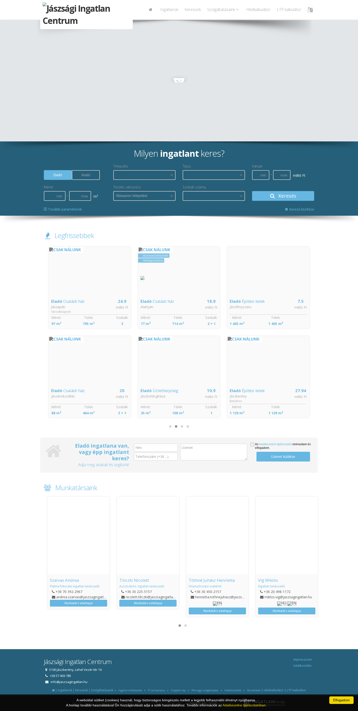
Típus (187, 166)
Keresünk (193, 9)
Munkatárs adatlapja (79, 603)
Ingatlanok (169, 9)
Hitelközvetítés (232, 690)
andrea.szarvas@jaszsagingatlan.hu (84, 597)
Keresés (286, 196)
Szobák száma (194, 187)
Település (120, 166)
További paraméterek (64, 209)
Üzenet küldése (283, 456)
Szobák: (122, 317)
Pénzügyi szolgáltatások (204, 690)
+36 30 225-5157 (138, 591)
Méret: (56, 317)
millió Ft (122, 307)
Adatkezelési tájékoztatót (275, 444)
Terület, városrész (127, 187)
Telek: (89, 317)
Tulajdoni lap (177, 690)
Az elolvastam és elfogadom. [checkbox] (283, 446)
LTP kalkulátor (289, 9)
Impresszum (302, 659)
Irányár (257, 166)
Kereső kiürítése (301, 209)
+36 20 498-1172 (277, 591)
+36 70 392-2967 (69, 591)
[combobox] (144, 175)
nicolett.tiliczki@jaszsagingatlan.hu (152, 597)
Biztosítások (253, 690)
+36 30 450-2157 (207, 591)
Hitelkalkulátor (258, 9)
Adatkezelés (302, 665)
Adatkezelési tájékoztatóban (244, 705)
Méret (48, 187)
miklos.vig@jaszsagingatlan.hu (288, 597)
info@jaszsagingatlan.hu (69, 682)
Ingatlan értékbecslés (129, 690)
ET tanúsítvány (155, 690)
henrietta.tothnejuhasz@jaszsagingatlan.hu (229, 597)
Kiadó (85, 175)
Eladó (57, 175)
